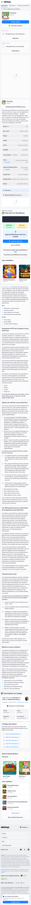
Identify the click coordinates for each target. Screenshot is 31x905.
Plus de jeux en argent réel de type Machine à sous (15, 250)
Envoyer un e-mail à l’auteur (16, 706)
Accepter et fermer (15, 902)
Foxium (8, 103)
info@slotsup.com (5, 871)
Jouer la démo (4, 5)
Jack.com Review (15, 245)
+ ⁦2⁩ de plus (7, 162)
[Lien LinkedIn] (28, 849)
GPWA (24, 875)
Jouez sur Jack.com (16, 241)
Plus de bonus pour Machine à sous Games (15, 254)
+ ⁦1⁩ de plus (15, 155)
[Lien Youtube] (20, 849)
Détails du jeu (12, 5)
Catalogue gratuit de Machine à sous (15, 106)
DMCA (5, 879)
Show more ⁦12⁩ (15, 813)
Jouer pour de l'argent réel (23, 5)
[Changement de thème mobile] (28, 2)
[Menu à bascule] (1, 1)
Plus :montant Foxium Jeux (15, 817)
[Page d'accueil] (7, 2)
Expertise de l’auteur (23, 702)
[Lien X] (24, 849)
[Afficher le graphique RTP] (8, 126)
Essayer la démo (15, 22)
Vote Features (15, 50)
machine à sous (7, 287)
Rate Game (15, 38)
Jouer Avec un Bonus (16, 25)
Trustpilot (19, 882)
